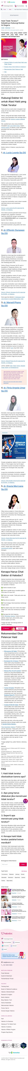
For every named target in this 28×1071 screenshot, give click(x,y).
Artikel (10, 9)
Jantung (17, 874)
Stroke (22, 874)
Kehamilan (4, 877)
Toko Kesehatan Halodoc (8, 727)
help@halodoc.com (7, 962)
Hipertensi (17, 877)
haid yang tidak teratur (13, 125)
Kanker (3, 880)
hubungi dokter (5, 127)
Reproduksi (9, 880)
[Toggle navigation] (2, 2)
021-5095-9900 (6, 965)
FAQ (5, 72)
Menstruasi (7, 27)
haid (12, 348)
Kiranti (2, 27)
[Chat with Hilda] (25, 801)
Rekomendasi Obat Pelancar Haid (13, 69)
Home (4, 9)
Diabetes (11, 874)
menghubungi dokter (6, 548)
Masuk (24, 2)
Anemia (23, 877)
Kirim (23, 864)
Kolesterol (10, 877)
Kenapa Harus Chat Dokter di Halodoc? (15, 66)
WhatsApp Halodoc (10, 616)
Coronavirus (5, 874)
